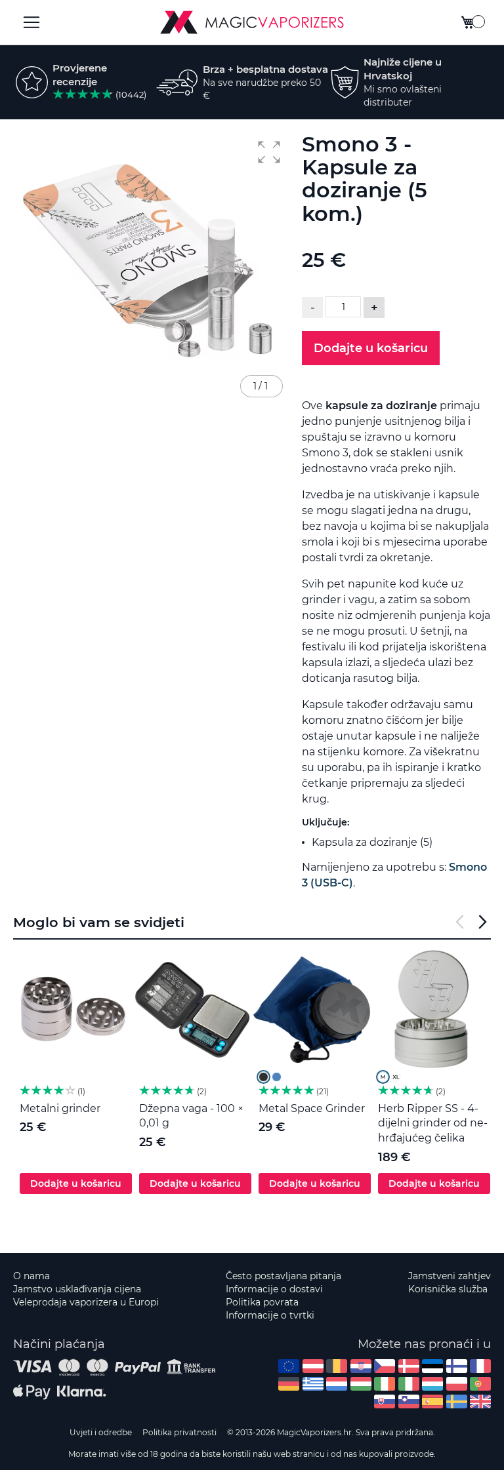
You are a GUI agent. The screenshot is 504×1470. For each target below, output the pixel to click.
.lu (432, 1384)
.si (408, 1401)
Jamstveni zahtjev (449, 1276)
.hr (360, 1366)
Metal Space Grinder (312, 1108)
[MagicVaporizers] (252, 22)
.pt (480, 1384)
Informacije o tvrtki (270, 1315)
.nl (336, 1384)
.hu (360, 1384)
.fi (456, 1366)
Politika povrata (262, 1302)
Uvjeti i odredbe (101, 1432)
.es (432, 1401)
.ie (384, 1384)
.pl (456, 1384)
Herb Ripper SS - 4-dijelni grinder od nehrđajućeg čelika (433, 1123)
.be (336, 1366)
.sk (384, 1401)
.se (456, 1401)
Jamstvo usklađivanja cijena (77, 1289)
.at (313, 1366)
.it (408, 1384)
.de (288, 1384)
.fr (480, 1366)
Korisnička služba (448, 1289)
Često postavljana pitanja (283, 1276)
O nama (31, 1276)
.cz (384, 1366)
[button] (269, 152)
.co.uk (480, 1401)
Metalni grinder (60, 1108)
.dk (408, 1366)
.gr (313, 1384)
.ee (432, 1366)
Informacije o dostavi (274, 1289)
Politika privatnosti (179, 1432)
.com (288, 1366)
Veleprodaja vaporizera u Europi (86, 1302)
